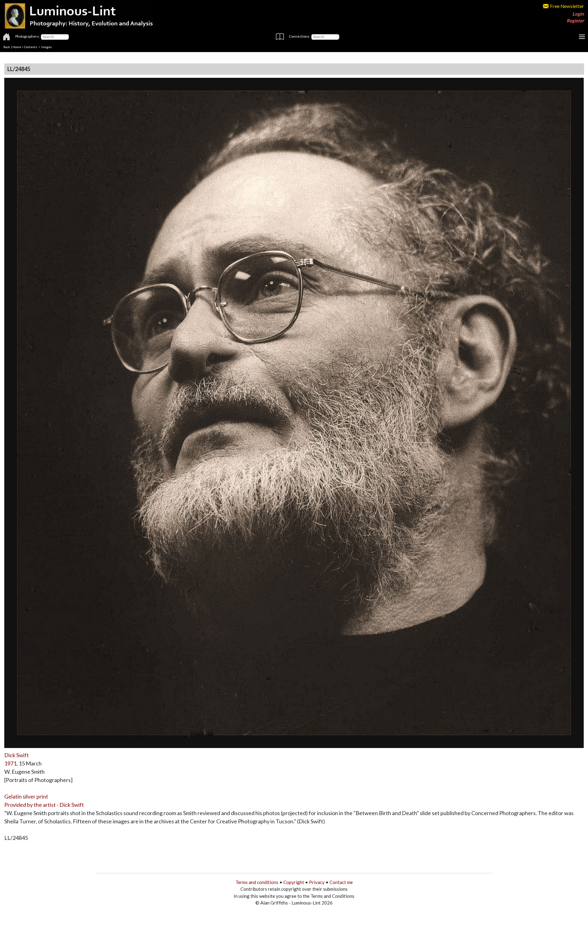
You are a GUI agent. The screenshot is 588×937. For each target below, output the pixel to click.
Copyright (293, 882)
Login (578, 14)
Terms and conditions (257, 882)
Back (6, 47)
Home (17, 47)
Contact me (341, 882)
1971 (10, 763)
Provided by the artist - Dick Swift (44, 804)
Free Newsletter (567, 6)
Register (575, 20)
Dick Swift (16, 755)
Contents (30, 47)
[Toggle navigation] (582, 36)
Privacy (317, 882)
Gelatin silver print (26, 796)
